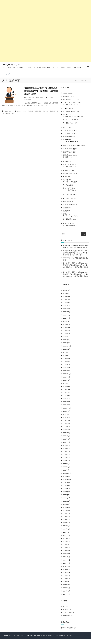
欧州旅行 (66, 180)
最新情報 (52, 111)
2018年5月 (66, 569)
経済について (67, 201)
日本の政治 (68, 166)
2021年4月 (66, 461)
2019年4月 (66, 535)
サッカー (66, 115)
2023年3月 (66, 392)
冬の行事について (68, 149)
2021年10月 (66, 445)
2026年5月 (66, 296)
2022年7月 (66, 417)
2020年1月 (66, 507)
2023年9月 (66, 377)
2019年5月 (66, 532)
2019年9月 (66, 519)
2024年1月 (66, 364)
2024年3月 (66, 358)
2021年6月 (66, 457)
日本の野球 (68, 219)
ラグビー (66, 139)
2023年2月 (66, 395)
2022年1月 (66, 436)
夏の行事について (68, 152)
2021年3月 (66, 464)
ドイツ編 (68, 185)
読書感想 (66, 211)
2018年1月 (66, 582)
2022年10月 (67, 408)
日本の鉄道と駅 (70, 225)
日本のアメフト (70, 104)
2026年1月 (66, 305)
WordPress (67, 635)
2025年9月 (66, 318)
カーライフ (66, 108)
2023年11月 (66, 371)
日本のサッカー (70, 123)
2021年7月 (66, 454)
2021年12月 (66, 439)
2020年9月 (66, 482)
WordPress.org (68, 615)
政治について (9, 111)
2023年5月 (66, 386)
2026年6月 (66, 293)
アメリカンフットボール (70, 102)
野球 (64, 214)
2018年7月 (66, 563)
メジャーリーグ (70, 216)
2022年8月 (66, 414)
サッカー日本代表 (70, 120)
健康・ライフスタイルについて (72, 146)
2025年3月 (66, 333)
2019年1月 (66, 544)
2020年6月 (66, 492)
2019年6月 (66, 529)
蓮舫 (8, 113)
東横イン (68, 157)
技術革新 (66, 161)
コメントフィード (68, 612)
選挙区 (14, 113)
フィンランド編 (70, 194)
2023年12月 (66, 368)
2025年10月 (67, 315)
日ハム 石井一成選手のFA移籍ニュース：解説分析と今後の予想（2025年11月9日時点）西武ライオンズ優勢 (75, 265)
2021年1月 (66, 470)
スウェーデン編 (70, 182)
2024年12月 (67, 340)
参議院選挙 (38, 111)
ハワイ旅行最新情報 (69, 136)
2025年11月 (66, 312)
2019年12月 (66, 510)
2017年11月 (66, 588)
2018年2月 (66, 578)
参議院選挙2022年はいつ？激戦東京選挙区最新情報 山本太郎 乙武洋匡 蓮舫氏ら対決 (42, 91)
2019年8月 (66, 523)
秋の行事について (68, 198)
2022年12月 (66, 402)
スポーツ (66, 127)
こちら (74, 628)
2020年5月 (66, 495)
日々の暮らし (67, 170)
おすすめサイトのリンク (70, 99)
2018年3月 (66, 575)
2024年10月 (67, 346)
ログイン (66, 606)
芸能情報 (66, 208)
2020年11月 (66, 476)
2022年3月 (66, 430)
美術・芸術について (69, 204)
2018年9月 (66, 557)
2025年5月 (66, 330)
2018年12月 (66, 547)
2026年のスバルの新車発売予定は (73, 258)
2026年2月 (66, 302)
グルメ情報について (69, 111)
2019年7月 (66, 526)
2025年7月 (66, 324)
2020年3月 (66, 501)
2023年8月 (66, 380)
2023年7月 (66, 383)
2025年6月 (66, 327)
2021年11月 (66, 442)
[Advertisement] (45, 15)
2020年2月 (66, 504)
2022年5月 (66, 423)
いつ (24, 111)
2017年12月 (66, 585)
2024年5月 (66, 355)
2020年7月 (66, 488)
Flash (43, 635)
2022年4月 (66, 426)
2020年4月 (66, 498)
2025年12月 (66, 309)
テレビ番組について (69, 130)
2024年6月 (66, 352)
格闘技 (65, 177)
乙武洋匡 (30, 111)
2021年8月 (66, 451)
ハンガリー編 (69, 188)
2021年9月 (66, 448)
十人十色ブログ (12, 64)
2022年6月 (66, 420)
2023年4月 (66, 389)
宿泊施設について (68, 155)
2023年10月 (67, 374)
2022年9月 (66, 411)
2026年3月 (66, 299)
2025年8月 (66, 321)
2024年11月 (66, 343)
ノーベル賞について (69, 133)
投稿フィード (67, 609)
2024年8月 (66, 349)
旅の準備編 (71, 190)
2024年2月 (66, 361)
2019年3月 (66, 538)
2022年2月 (66, 433)
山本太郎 (45, 111)
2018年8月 (66, 560)
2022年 (19, 111)
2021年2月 (66, 467)
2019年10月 (66, 516)
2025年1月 (66, 336)
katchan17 (40, 97)
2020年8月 (66, 485)
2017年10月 (66, 591)
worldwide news (68, 96)
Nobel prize (67, 93)
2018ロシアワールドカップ (73, 117)
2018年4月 (66, 572)
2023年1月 (66, 399)
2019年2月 (66, 541)
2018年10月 (66, 554)
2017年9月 (66, 594)
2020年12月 (67, 473)
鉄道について (67, 223)
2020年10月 (67, 479)
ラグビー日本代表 (70, 141)
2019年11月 (66, 513)
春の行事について (68, 173)
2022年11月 (66, 405)
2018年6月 (66, 566)
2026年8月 (66, 290)
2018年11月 (66, 550)
